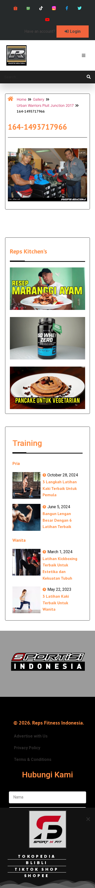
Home (21, 99)
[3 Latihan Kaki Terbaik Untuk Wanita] (26, 599)
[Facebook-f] (66, 8)
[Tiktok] (41, 8)
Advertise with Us (31, 736)
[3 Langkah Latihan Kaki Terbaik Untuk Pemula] (26, 485)
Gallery (38, 99)
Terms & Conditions (32, 759)
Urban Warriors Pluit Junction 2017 (45, 105)
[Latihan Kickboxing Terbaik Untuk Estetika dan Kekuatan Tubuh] (26, 562)
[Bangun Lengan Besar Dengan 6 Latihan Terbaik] (26, 517)
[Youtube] (47, 19)
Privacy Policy (27, 747)
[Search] (88, 77)
